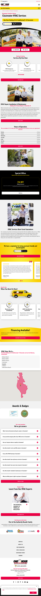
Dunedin (4, 364)
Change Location (38, 1)
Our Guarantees (20, 547)
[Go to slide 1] (18, 280)
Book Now (20, 120)
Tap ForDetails (39, 8)
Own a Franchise (20, 550)
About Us (20, 544)
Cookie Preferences (31, 588)
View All (20, 193)
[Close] (36, 586)
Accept (33, 592)
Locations (7, 10)
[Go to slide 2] (20, 280)
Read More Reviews (20, 256)
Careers (20, 555)
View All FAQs (20, 481)
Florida (11, 10)
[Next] (38, 531)
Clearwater (16, 10)
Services (20, 541)
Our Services (20, 79)
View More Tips (20, 514)
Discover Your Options (20, 337)
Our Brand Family (20, 552)
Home (3, 10)
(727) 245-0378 (21, 566)
